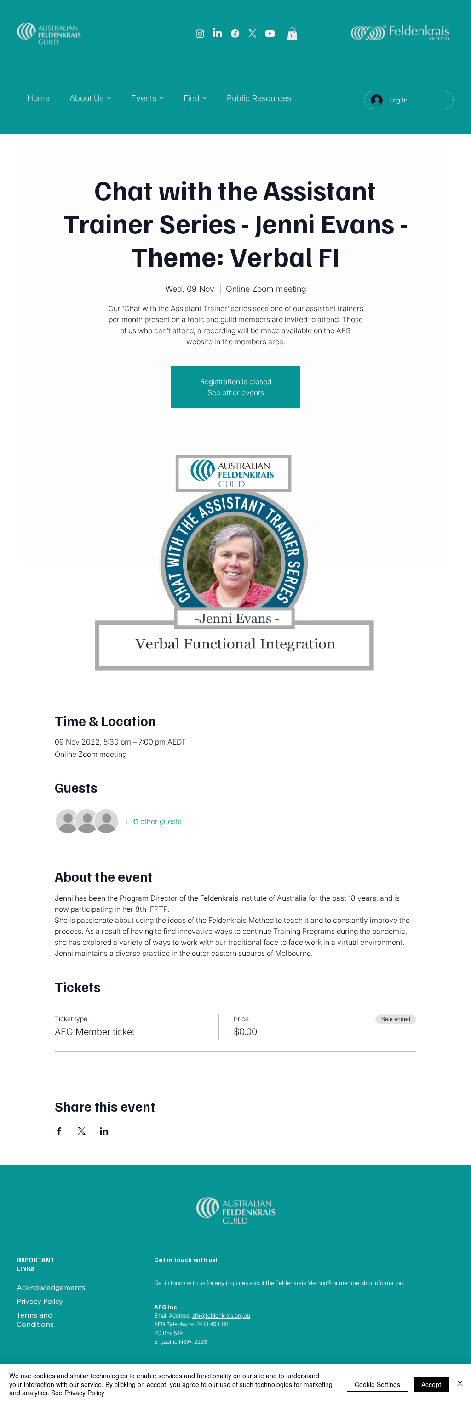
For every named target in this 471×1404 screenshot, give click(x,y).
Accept (431, 1384)
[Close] (459, 1384)
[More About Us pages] (109, 98)
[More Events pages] (161, 98)
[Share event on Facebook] (59, 1131)
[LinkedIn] (217, 33)
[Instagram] (200, 33)
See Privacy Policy (77, 1392)
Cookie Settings (377, 1384)
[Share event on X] (81, 1131)
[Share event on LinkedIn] (104, 1131)
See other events (235, 392)
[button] (292, 33)
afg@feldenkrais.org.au (221, 1315)
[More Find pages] (204, 98)
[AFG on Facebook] (235, 33)
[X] (252, 33)
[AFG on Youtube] (270, 33)
